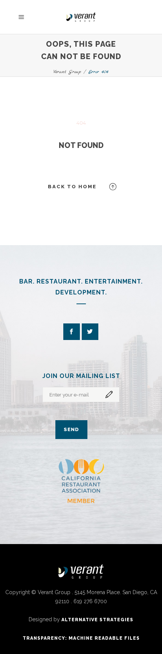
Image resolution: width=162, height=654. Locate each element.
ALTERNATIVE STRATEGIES (97, 619)
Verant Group (67, 72)
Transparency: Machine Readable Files (81, 638)
